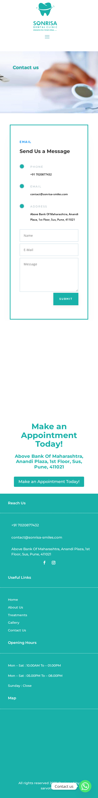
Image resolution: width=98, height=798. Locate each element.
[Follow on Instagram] (53, 562)
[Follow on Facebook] (44, 562)
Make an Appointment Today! (49, 481)
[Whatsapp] (85, 786)
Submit (65, 298)
